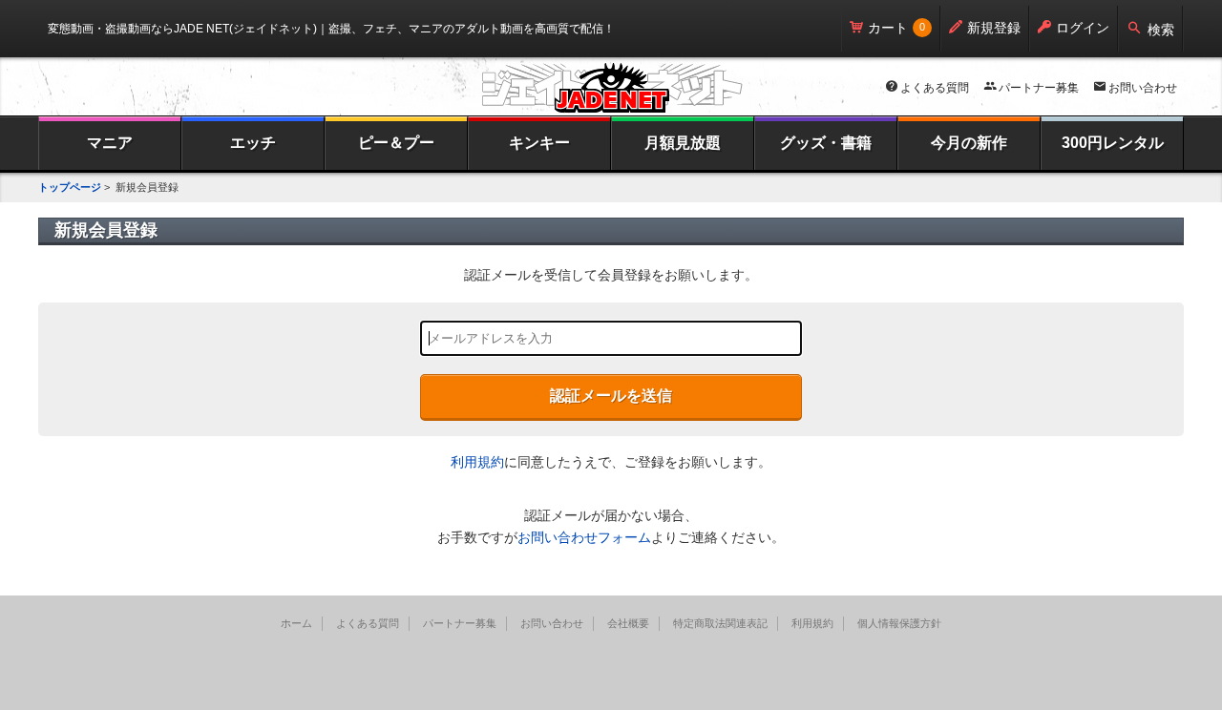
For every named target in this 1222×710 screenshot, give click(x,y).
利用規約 (477, 462)
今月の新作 (969, 143)
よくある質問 (934, 87)
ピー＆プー (396, 143)
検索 (1161, 29)
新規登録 (994, 27)
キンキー (539, 143)
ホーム (296, 623)
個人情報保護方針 (899, 623)
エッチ (253, 143)
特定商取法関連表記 (720, 623)
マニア (110, 143)
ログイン (1082, 27)
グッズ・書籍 (826, 143)
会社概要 (628, 623)
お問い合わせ (1142, 87)
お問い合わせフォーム (584, 537)
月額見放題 (682, 143)
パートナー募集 (1039, 87)
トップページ (69, 187)
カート (888, 27)
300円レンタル (1113, 143)
